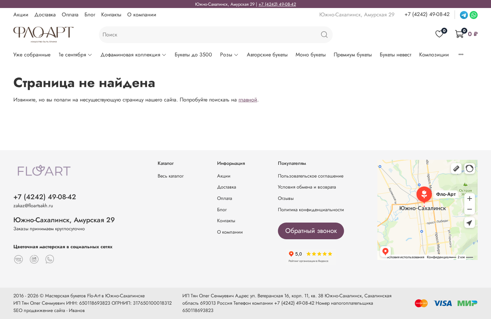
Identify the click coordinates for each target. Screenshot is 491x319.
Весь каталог (171, 176)
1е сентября (72, 54)
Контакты (111, 14)
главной (247, 99)
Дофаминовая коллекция (130, 54)
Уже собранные (31, 54)
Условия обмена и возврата (307, 187)
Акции (20, 14)
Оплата (70, 14)
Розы (226, 54)
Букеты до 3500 (193, 54)
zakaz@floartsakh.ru (33, 205)
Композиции (434, 54)
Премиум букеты (353, 54)
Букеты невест (395, 54)
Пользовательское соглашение (310, 176)
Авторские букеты (267, 54)
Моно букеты (311, 54)
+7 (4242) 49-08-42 (277, 4)
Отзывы (286, 198)
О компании (141, 14)
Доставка (45, 14)
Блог (90, 14)
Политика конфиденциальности (311, 209)
